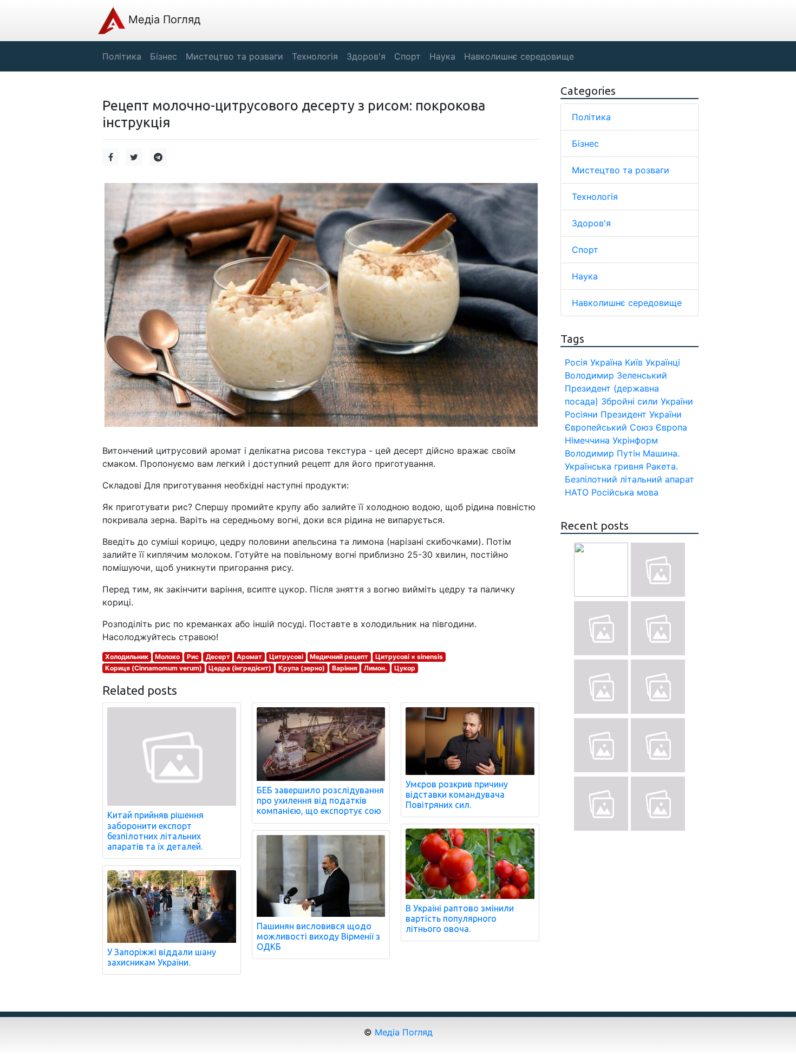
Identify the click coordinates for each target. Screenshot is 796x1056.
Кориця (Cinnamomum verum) (153, 668)
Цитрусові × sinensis (409, 657)
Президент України (641, 414)
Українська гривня (604, 466)
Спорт (585, 249)
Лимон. (375, 668)
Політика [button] (121, 56)
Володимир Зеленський (616, 375)
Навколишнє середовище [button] (519, 56)
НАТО (577, 492)
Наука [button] (442, 56)
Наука (585, 276)
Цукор (404, 668)
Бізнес (585, 143)
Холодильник (126, 657)
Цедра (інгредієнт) (239, 668)
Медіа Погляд (162, 19)
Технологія (595, 196)
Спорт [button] (407, 56)
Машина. (661, 453)
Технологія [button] (315, 56)
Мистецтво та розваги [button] (234, 56)
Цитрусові (286, 657)
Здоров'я (591, 223)
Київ (634, 362)
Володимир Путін (602, 453)
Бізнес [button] (163, 56)
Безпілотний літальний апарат (629, 479)
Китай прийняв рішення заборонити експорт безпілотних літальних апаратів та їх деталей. (155, 830)
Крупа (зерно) (301, 668)
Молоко (167, 657)
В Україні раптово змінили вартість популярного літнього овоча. (460, 918)
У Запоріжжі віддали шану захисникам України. (161, 957)
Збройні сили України (647, 401)
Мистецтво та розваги (620, 170)
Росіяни (581, 414)
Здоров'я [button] (366, 56)
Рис (193, 657)
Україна (606, 362)
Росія (576, 362)
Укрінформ (635, 440)
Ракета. (662, 466)
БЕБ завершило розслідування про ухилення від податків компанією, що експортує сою (320, 800)
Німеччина (587, 440)
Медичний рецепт (339, 657)
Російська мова (624, 492)
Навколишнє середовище (627, 302)
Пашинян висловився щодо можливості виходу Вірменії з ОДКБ (318, 936)
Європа (671, 427)
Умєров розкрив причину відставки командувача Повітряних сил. (457, 794)
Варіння (344, 668)
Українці (662, 362)
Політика (591, 117)
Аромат (249, 657)
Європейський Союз (609, 427)
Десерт (218, 657)
